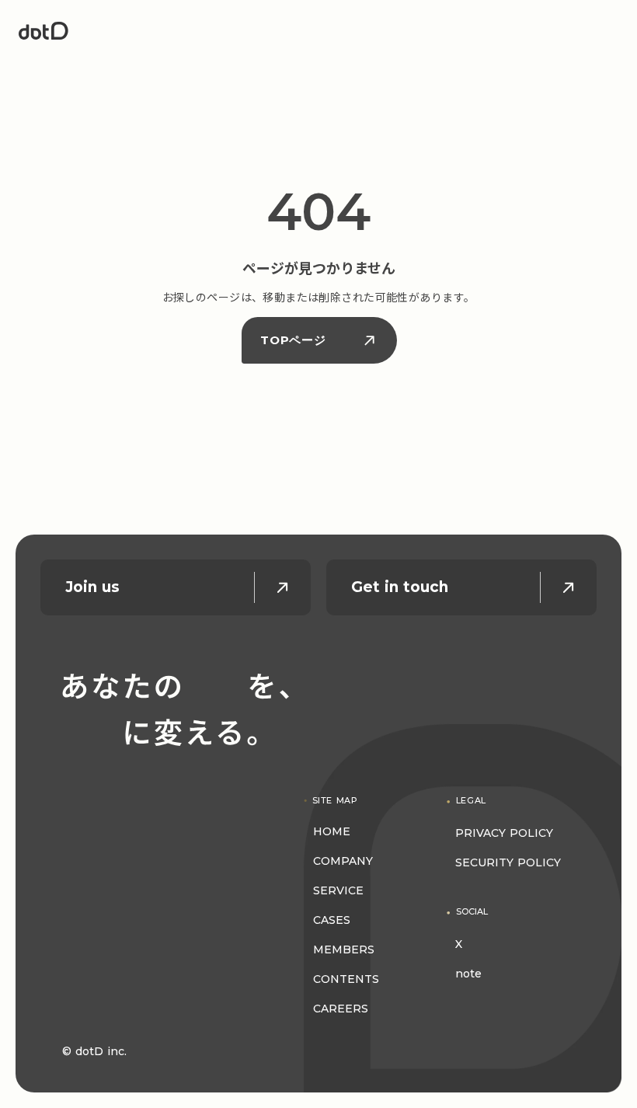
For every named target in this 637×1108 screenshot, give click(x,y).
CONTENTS (346, 979)
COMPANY (343, 860)
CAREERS (340, 1008)
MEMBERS (343, 949)
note (468, 973)
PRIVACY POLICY (504, 833)
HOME (331, 831)
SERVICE (338, 890)
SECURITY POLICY (508, 862)
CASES (331, 920)
